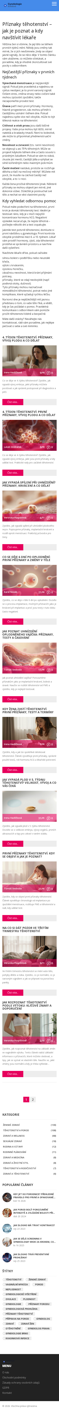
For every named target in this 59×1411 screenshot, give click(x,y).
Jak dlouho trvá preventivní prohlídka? (31, 1256)
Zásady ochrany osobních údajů (21, 1382)
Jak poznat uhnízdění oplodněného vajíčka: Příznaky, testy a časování (28, 635)
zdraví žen (27, 1323)
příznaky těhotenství (19, 1313)
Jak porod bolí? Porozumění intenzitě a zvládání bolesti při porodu (33, 1211)
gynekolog (43, 1318)
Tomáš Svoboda (13, 669)
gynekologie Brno (17, 1333)
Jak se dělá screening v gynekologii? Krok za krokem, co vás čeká (33, 1240)
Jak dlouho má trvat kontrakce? (34, 1225)
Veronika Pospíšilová (15, 517)
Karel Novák (10, 591)
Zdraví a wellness (29, 1135)
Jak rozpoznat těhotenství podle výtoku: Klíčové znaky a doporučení (26, 1006)
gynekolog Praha (39, 1328)
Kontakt (7, 1393)
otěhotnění (13, 1328)
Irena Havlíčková (13, 372)
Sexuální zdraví (29, 1141)
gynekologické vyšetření (21, 1294)
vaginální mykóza (17, 1284)
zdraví (10, 1323)
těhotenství (13, 1279)
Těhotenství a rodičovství (29, 1168)
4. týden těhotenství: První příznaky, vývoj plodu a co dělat (29, 413)
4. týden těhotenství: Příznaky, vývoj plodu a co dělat (27, 339)
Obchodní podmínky (14, 1377)
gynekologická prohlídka (21, 1308)
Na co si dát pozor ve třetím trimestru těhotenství (25, 929)
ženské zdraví (37, 1279)
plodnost (29, 1299)
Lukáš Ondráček (12, 446)
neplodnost (13, 1289)
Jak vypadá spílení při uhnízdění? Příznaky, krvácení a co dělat (29, 484)
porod (39, 1284)
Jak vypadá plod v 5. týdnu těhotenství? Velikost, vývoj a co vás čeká (29, 783)
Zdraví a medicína (29, 1157)
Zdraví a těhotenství (29, 1173)
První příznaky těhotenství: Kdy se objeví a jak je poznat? (28, 855)
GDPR (5, 1387)
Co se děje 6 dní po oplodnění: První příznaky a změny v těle (26, 558)
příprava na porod (17, 1318)
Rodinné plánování (29, 1152)
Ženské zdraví (29, 1124)
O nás (5, 1372)
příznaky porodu (38, 1304)
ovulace (11, 1299)
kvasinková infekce (17, 1338)
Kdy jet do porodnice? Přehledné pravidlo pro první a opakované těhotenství (33, 1196)
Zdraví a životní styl (29, 1162)
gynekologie (13, 1304)
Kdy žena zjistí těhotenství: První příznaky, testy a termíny (27, 710)
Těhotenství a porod (29, 1130)
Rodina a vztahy (29, 1146)
